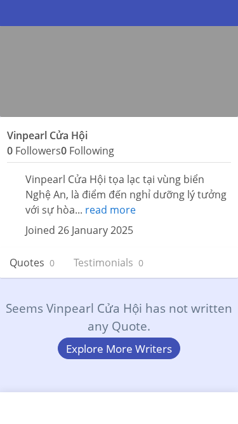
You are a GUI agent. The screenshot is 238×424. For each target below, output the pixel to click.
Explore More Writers (119, 348)
